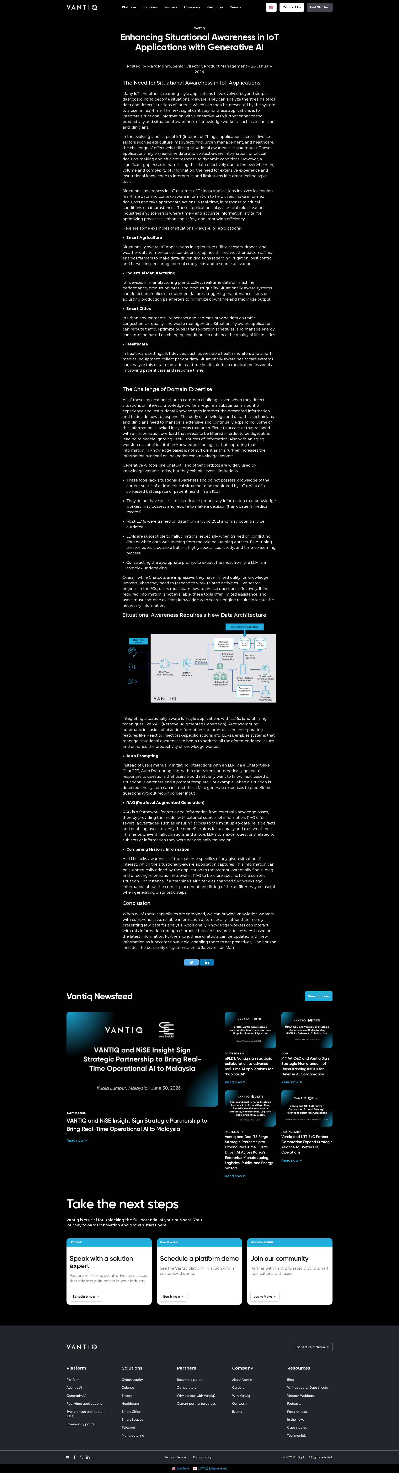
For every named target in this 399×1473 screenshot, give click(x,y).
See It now (171, 1297)
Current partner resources (196, 1403)
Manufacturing (133, 1435)
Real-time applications (84, 1403)
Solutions (150, 7)
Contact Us (292, 7)
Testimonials (296, 1435)
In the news (295, 1419)
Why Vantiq (241, 1396)
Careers (238, 1387)
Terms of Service (175, 1457)
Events (237, 1412)
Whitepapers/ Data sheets (307, 1387)
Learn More (263, 1297)
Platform (129, 7)
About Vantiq (242, 1380)
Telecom (128, 1427)
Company (192, 7)
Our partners (186, 1387)
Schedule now (84, 1297)
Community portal (80, 1424)
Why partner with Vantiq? (196, 1396)
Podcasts (294, 1403)
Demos (235, 7)
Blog (290, 1380)
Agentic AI (74, 1387)
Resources (215, 7)
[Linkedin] (207, 962)
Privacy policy (202, 1457)
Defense (128, 1387)
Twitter (81, 1457)
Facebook (75, 1456)
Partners (170, 7)
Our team (239, 1403)
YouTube (67, 1456)
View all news (319, 996)
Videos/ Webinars (300, 1396)
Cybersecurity (132, 1380)
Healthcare (130, 1403)
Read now (75, 1141)
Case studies (297, 1427)
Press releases (297, 1412)
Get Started (320, 7)
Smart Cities (131, 1412)
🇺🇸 (271, 7)
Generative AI (76, 1396)
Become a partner (190, 1380)
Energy (127, 1396)
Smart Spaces (132, 1419)
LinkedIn (88, 1456)
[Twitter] (191, 962)
